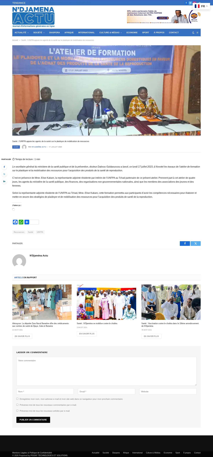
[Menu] (197, 32)
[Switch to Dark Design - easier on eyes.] (193, 32)
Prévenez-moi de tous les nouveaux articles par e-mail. (45, 411)
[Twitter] (4, 174)
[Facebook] (4, 167)
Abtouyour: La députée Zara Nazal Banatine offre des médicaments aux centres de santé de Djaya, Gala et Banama (40, 324)
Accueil (15, 40)
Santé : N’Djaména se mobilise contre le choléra (97, 323)
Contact (174, 32)
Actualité (20, 32)
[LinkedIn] (4, 181)
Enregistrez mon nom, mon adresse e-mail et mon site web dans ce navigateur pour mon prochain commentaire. (71, 399)
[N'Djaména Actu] (33, 17)
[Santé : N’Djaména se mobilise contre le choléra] (106, 302)
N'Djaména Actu (39, 147)
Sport (145, 32)
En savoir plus (22, 336)
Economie (132, 32)
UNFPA (40, 232)
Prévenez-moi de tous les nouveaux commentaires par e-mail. (48, 405)
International (86, 32)
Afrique (69, 32)
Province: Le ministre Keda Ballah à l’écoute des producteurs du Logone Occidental (62, 2)
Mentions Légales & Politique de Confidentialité (32, 453)
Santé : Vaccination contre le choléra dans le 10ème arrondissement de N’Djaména (170, 324)
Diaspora (54, 32)
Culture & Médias (109, 32)
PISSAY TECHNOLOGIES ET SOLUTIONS (49, 455)
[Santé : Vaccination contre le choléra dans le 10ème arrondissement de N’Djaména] (171, 302)
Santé (16, 147)
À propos (159, 32)
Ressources (19, 232)
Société (37, 32)
